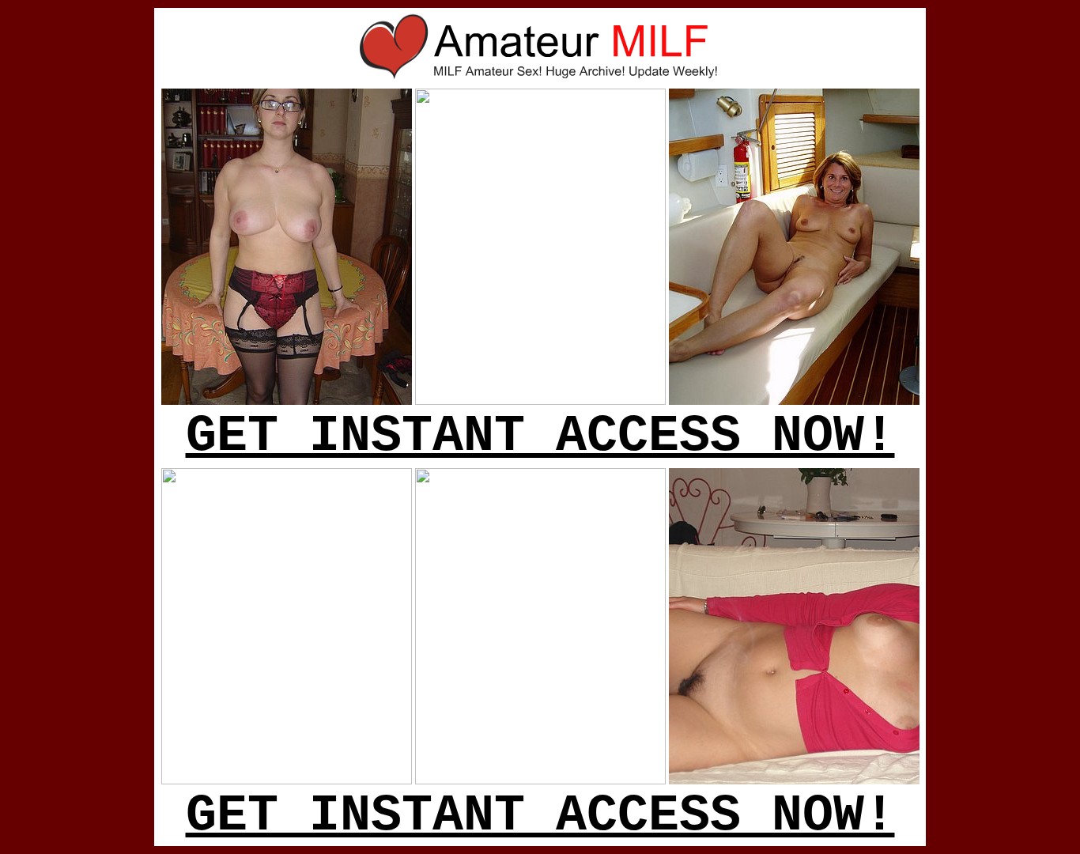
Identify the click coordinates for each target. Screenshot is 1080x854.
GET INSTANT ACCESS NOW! (540, 436)
